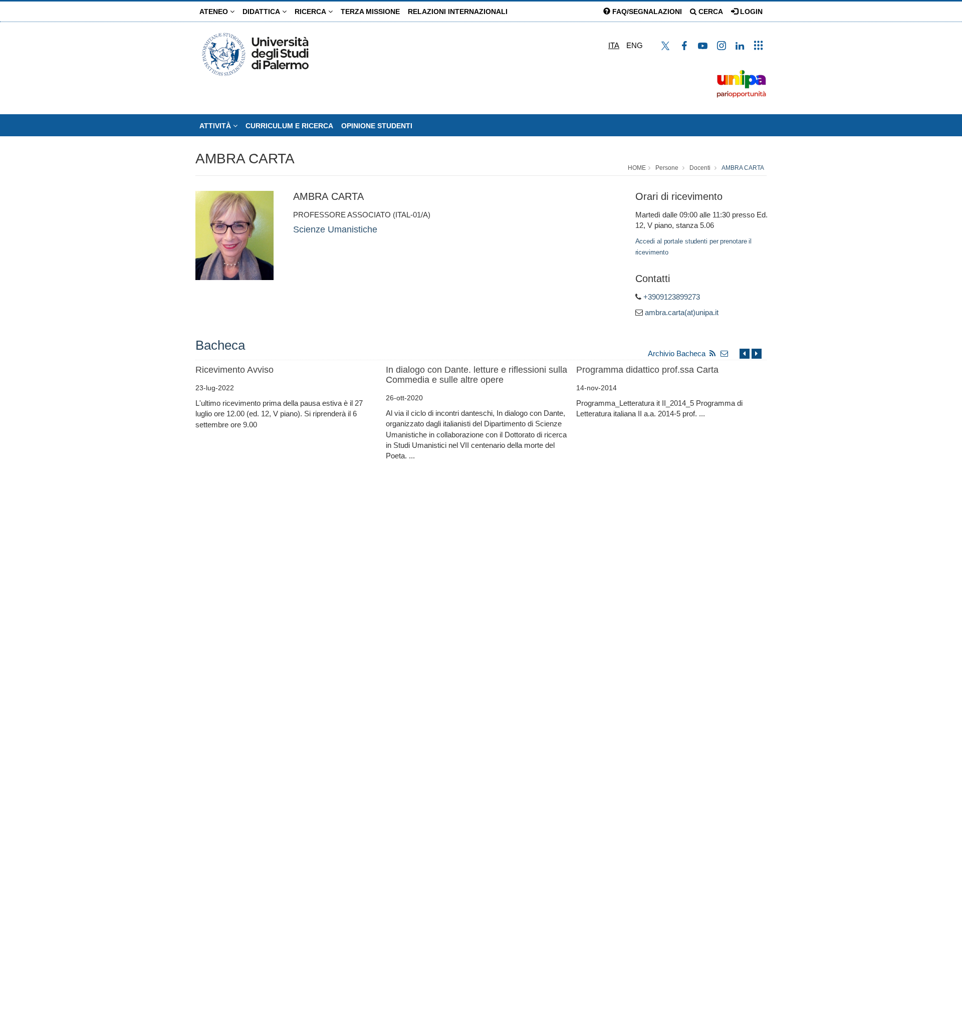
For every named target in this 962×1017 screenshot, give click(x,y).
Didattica (262, 12)
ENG (634, 45)
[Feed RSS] (712, 353)
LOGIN (750, 12)
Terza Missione (370, 12)
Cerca (709, 12)
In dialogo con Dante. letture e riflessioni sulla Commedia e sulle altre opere (476, 375)
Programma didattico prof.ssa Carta (647, 370)
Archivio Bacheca (676, 353)
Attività (216, 126)
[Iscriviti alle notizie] (724, 353)
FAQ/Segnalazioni (646, 12)
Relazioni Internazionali (458, 12)
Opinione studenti (376, 126)
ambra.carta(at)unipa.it (681, 312)
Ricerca (311, 12)
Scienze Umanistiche (335, 229)
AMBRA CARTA (245, 158)
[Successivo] (757, 353)
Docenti (699, 167)
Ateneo (214, 12)
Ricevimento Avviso (234, 370)
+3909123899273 (671, 297)
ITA (613, 45)
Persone (666, 167)
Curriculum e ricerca (289, 126)
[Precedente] (745, 353)
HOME (637, 167)
